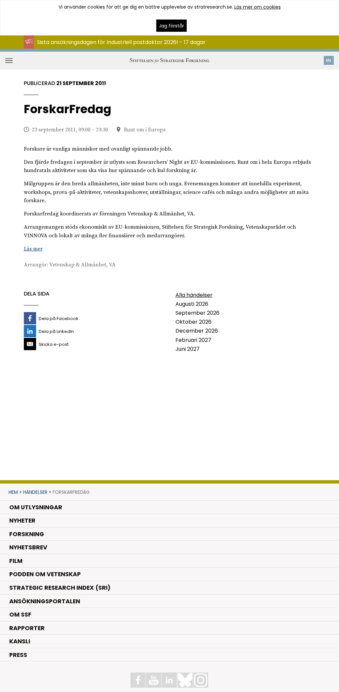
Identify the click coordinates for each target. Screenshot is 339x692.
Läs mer (33, 249)
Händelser (35, 492)
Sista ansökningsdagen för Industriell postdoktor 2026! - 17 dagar (121, 42)
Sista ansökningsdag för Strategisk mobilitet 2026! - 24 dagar (116, 48)
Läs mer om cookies (257, 7)
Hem (13, 492)
